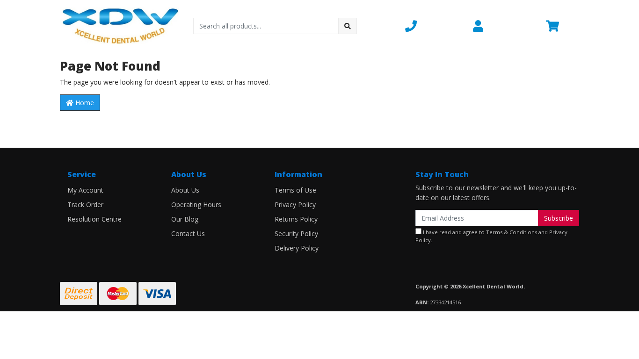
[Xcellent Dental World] (119, 25)
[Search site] (347, 26)
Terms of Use (295, 190)
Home (83, 102)
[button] (433, 25)
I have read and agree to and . (491, 236)
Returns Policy (296, 219)
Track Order (85, 204)
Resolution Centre (94, 219)
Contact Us (188, 233)
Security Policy (296, 233)
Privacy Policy (295, 204)
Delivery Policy (297, 248)
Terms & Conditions (511, 232)
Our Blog (184, 219)
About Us (185, 190)
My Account (85, 190)
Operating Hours (196, 204)
